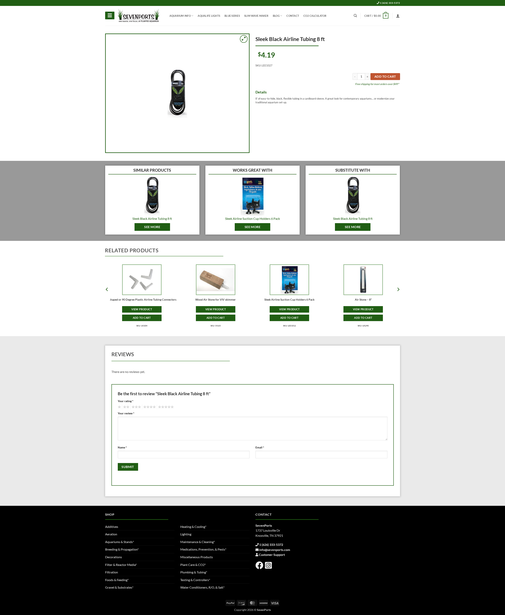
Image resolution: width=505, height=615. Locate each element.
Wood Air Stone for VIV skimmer (215, 299)
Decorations (113, 557)
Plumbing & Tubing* (193, 572)
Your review (126, 413)
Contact (292, 15)
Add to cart (385, 76)
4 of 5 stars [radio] (149, 407)
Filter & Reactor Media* (121, 565)
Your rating (125, 401)
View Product (141, 309)
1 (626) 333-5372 (389, 2)
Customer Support (272, 554)
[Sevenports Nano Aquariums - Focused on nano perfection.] (138, 16)
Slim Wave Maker (256, 15)
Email (259, 447)
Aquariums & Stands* (119, 542)
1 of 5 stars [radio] (119, 407)
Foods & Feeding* (117, 580)
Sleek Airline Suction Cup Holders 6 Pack (252, 218)
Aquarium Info (180, 15)
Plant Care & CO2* (193, 565)
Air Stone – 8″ (363, 299)
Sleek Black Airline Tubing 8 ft (152, 218)
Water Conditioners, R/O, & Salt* (202, 587)
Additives (111, 526)
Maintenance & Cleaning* (197, 542)
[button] (376, 15)
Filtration (111, 572)
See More (152, 227)
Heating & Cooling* (193, 526)
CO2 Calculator (315, 15)
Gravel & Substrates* (119, 587)
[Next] (398, 297)
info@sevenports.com (274, 550)
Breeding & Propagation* (122, 549)
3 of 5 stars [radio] (135, 407)
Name (122, 447)
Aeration (111, 534)
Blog (276, 15)
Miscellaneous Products (196, 557)
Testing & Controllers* (195, 580)
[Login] (398, 15)
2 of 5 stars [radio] (125, 407)
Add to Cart (142, 317)
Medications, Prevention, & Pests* (203, 549)
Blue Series (232, 15)
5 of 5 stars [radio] (165, 407)
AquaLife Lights (209, 15)
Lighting (185, 534)
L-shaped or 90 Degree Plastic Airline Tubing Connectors (141, 299)
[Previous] (107, 297)
